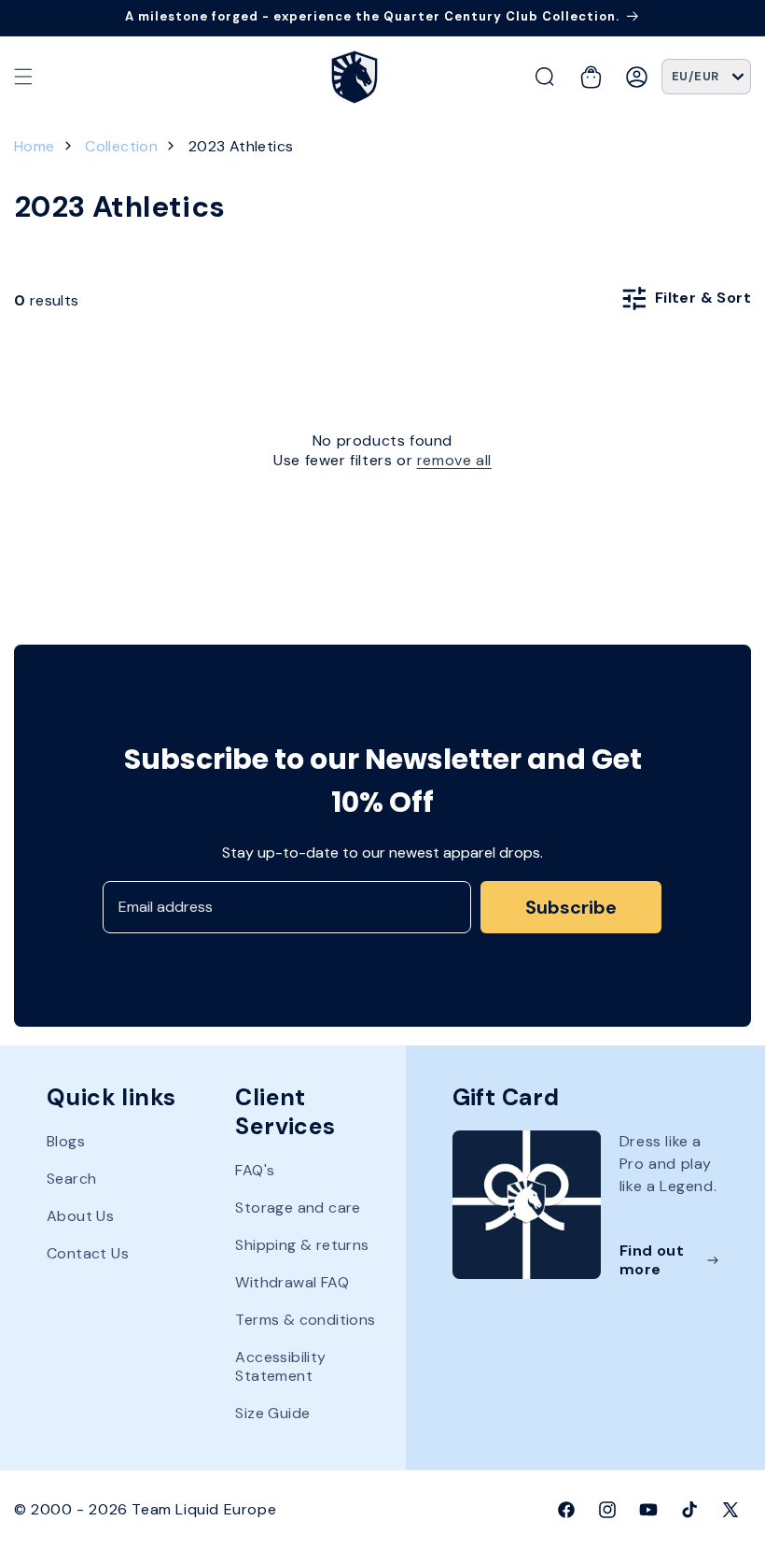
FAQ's (254, 1170)
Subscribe (571, 907)
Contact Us (88, 1253)
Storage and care (297, 1207)
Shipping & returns (302, 1245)
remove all (454, 460)
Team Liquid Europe (204, 1509)
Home (34, 146)
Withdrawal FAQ (292, 1282)
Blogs (66, 1141)
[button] (23, 76)
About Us (80, 1216)
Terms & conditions (305, 1319)
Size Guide (272, 1413)
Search (71, 1178)
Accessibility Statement (280, 1366)
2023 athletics (241, 146)
